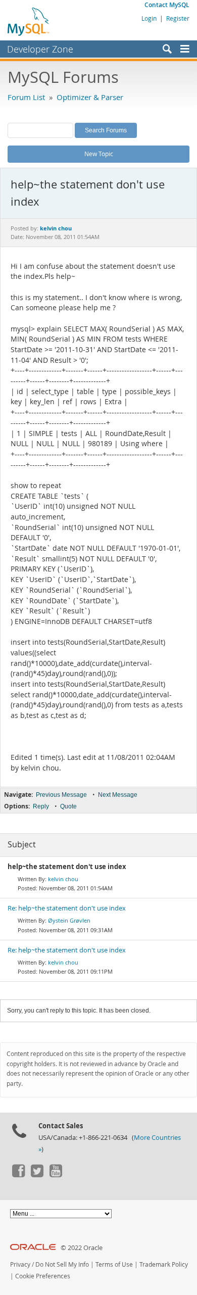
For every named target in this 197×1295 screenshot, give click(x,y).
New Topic (98, 154)
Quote (68, 806)
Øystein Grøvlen (69, 920)
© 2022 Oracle (82, 1247)
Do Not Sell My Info (62, 1264)
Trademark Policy (163, 1264)
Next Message (117, 794)
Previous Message (61, 794)
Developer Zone (40, 49)
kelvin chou (63, 879)
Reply (41, 806)
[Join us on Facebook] (18, 1175)
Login (149, 18)
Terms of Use (114, 1264)
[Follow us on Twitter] (37, 1175)
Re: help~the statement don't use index (67, 908)
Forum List (26, 97)
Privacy (20, 1264)
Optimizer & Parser (90, 97)
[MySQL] (29, 21)
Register (177, 18)
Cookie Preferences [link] (42, 1276)
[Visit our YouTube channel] (55, 1175)
